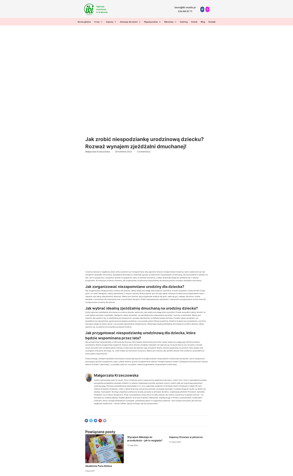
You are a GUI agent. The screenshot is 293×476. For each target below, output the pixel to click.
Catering (184, 22)
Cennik (194, 22)
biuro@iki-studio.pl (185, 7)
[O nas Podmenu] (102, 22)
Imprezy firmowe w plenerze (186, 437)
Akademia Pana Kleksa (98, 466)
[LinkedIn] (95, 420)
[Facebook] (86, 420)
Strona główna (84, 22)
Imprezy (109, 22)
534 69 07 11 (185, 11)
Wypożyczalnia (151, 22)
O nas (96, 22)
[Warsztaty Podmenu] (175, 22)
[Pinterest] (100, 420)
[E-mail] (104, 420)
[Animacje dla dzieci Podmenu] (140, 22)
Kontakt (212, 22)
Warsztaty (168, 22)
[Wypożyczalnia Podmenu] (160, 22)
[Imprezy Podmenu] (115, 22)
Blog (203, 22)
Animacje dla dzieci (129, 22)
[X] (91, 420)
